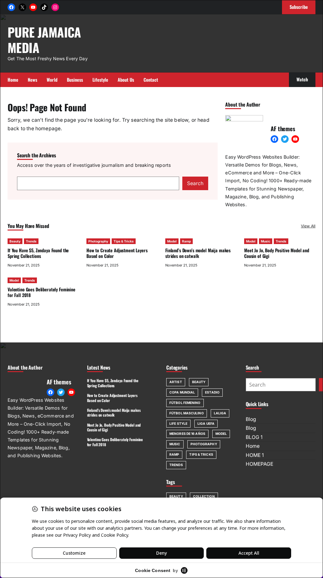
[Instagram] (55, 7)
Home (253, 446)
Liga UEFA (205, 423)
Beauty (15, 241)
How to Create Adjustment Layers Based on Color (117, 253)
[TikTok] (44, 7)
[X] (22, 7)
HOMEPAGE (259, 464)
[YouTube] (33, 7)
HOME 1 (255, 455)
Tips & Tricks (124, 241)
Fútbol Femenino (185, 403)
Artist (175, 382)
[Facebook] (11, 7)
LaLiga (220, 413)
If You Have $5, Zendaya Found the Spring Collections (38, 253)
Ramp (186, 241)
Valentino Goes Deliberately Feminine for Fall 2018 (41, 292)
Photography (98, 241)
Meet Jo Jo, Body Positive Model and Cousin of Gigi (276, 253)
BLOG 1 (254, 437)
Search (195, 183)
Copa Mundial (182, 392)
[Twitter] (285, 139)
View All (308, 226)
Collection (204, 496)
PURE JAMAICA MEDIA (44, 39)
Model (172, 241)
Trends (31, 241)
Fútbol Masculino (186, 413)
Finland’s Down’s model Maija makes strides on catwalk (198, 253)
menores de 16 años (187, 433)
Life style (178, 423)
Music (265, 241)
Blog (251, 419)
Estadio (212, 392)
